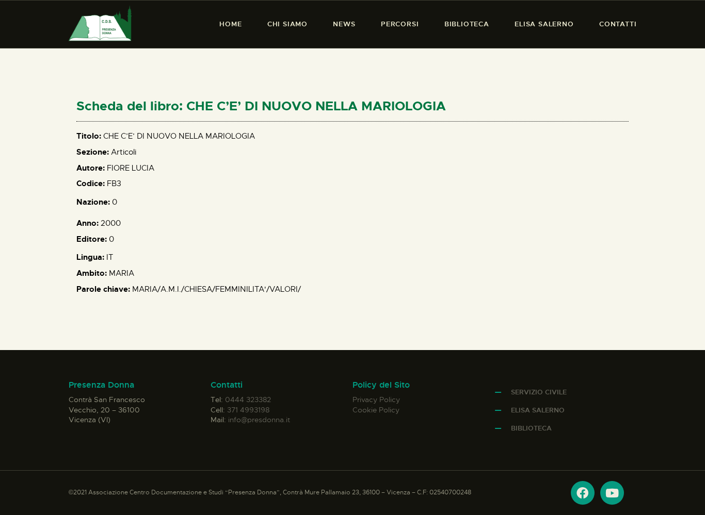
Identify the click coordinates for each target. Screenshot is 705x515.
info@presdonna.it (259, 419)
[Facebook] (583, 493)
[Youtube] (612, 493)
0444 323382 (248, 399)
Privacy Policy (376, 399)
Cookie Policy (375, 409)
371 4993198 (248, 409)
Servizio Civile (539, 392)
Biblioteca (531, 428)
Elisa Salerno (538, 410)
